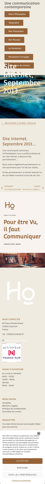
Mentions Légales (10, 406)
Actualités (6, 403)
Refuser (22, 468)
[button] (39, 433)
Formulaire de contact (11, 411)
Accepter (22, 461)
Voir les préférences (22, 475)
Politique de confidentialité (21, 480)
